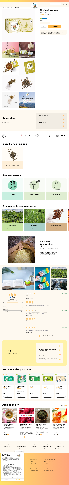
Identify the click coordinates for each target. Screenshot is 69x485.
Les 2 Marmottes (26, 4)
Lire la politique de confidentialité (7, 462)
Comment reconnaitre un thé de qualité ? (42, 425)
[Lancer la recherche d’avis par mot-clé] (21, 313)
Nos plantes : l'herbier (48, 466)
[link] (12, 189)
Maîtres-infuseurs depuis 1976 (49, 459)
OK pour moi (18, 479)
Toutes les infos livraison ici (57, 33)
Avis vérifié (65, 293)
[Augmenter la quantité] (45, 26)
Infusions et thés (9, 4)
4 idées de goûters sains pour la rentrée (9, 425)
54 (52, 335)
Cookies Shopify (5, 465)
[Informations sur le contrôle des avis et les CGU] (17, 298)
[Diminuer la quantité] (41, 26)
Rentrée (3, 4)
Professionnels (33, 465)
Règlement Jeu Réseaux (48, 470)
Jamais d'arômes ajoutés (48, 461)
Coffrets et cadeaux (18, 4)
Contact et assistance (34, 470)
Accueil (3, 7)
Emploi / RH (46, 468)
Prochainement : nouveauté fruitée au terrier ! (26, 425)
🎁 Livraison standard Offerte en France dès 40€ (50, 0)
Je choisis (6, 479)
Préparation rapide (33, 463)
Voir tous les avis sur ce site (12, 300)
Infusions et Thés (9, 7)
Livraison (31, 461)
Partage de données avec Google (8, 466)
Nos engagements (47, 463)
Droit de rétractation (34, 468)
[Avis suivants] (55, 336)
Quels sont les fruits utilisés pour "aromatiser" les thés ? (59, 425)
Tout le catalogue (33, 459)
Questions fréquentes (34, 466)
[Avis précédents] (37, 336)
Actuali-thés (46, 465)
